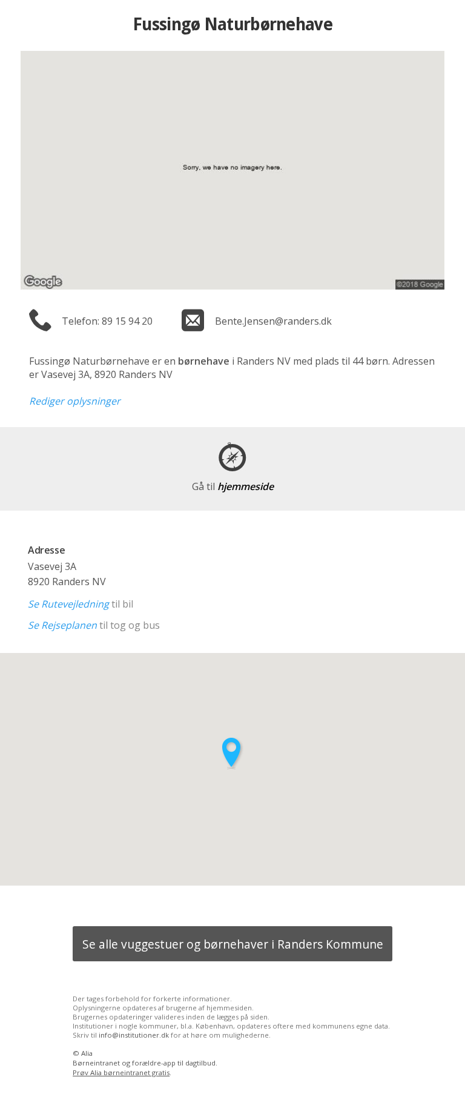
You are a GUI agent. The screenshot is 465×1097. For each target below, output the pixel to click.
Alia (87, 1053)
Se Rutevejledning (68, 604)
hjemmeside (233, 486)
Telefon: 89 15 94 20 (107, 321)
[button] (232, 753)
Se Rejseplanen (62, 625)
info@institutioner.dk (134, 1034)
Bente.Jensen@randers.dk (273, 321)
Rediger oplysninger (74, 401)
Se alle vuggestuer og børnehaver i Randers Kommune (232, 944)
